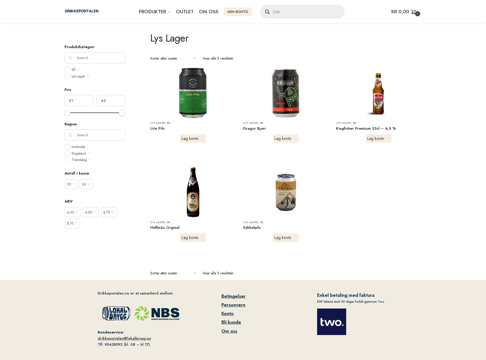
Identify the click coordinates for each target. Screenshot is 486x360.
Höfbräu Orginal (165, 227)
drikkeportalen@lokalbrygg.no (124, 338)
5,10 (70, 223)
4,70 (106, 212)
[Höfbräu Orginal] (192, 192)
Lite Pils (157, 128)
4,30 (70, 212)
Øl (169, 123)
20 (69, 184)
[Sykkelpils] (285, 192)
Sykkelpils (252, 227)
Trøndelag (79, 159)
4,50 (88, 212)
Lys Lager (157, 123)
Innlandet (78, 146)
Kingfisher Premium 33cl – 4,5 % (366, 128)
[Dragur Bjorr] (285, 93)
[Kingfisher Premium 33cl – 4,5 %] (378, 93)
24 (84, 184)
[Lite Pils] (192, 93)
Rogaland (79, 153)
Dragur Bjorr (254, 128)
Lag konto (189, 138)
